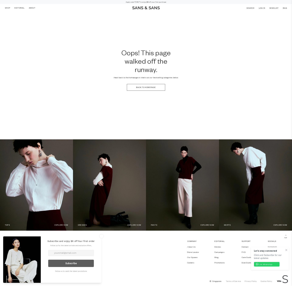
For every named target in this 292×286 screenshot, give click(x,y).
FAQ (243, 252)
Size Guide (246, 262)
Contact (245, 247)
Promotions (219, 262)
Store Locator (193, 252)
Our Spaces (192, 257)
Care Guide (246, 257)
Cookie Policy (266, 281)
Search (250, 8)
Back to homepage (146, 87)
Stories (217, 247)
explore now (61, 225)
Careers (190, 262)
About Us (191, 247)
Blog (216, 257)
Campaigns (219, 252)
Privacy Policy (251, 281)
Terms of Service (233, 281)
